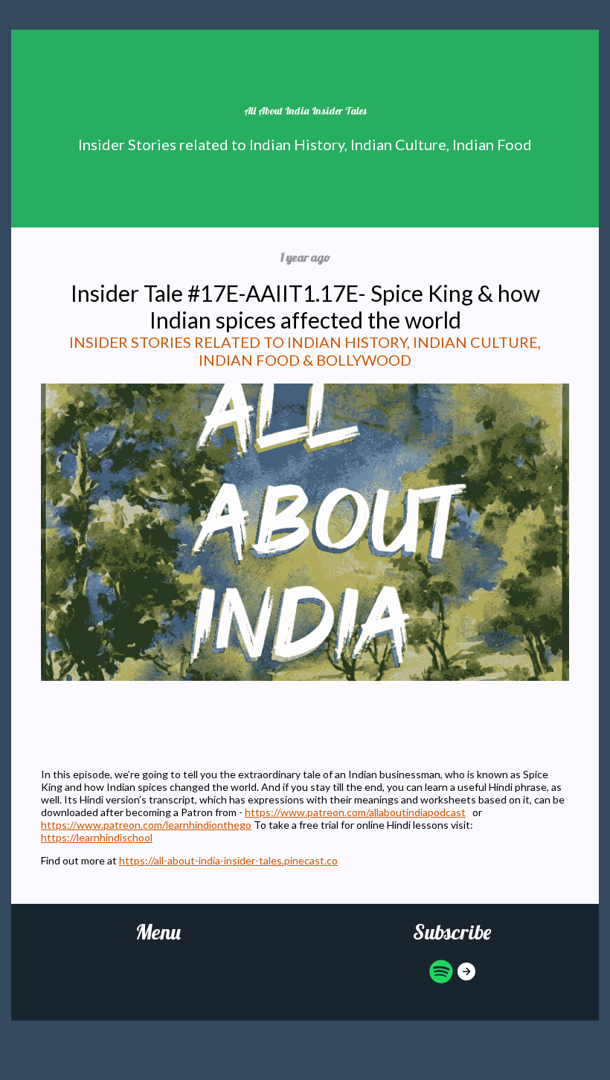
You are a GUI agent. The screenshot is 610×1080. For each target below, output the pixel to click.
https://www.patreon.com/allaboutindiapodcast (355, 812)
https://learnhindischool (96, 837)
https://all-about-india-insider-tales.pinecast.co (228, 860)
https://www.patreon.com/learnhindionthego (146, 824)
